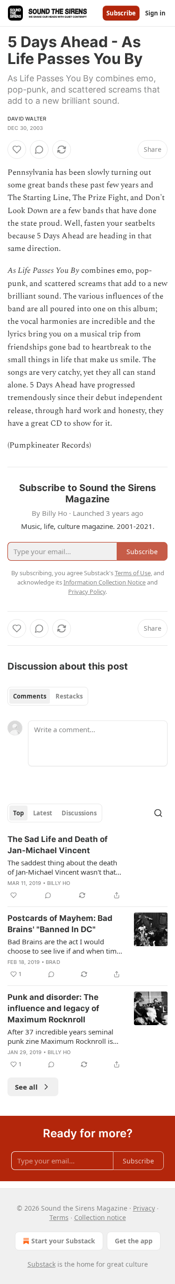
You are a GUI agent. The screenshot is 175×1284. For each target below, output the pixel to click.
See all (26, 1086)
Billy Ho (58, 883)
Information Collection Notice (104, 582)
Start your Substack (63, 1240)
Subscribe (121, 13)
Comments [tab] (29, 696)
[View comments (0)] (39, 149)
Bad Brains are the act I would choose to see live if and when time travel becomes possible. (63, 946)
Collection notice (100, 1217)
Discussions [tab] (79, 813)
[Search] (158, 813)
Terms (59, 1217)
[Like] (16, 149)
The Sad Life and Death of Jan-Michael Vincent (57, 845)
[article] (87, 867)
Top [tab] (18, 813)
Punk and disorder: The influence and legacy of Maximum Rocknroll (53, 1008)
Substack (42, 1264)
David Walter (26, 118)
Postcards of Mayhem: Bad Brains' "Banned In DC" (59, 923)
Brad (53, 962)
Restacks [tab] (69, 696)
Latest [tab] (42, 813)
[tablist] (47, 696)
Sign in (155, 13)
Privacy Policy (86, 591)
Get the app (134, 1240)
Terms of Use (133, 573)
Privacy (144, 1208)
